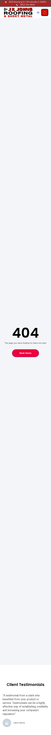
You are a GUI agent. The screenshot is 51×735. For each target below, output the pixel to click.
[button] (38, 12)
